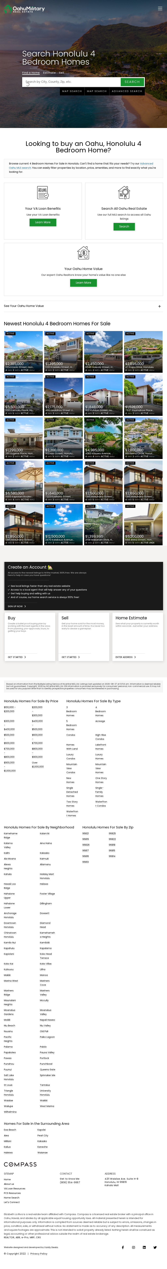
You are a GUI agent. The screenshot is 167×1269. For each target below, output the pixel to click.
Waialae (8, 1101)
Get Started (15, 657)
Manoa (44, 975)
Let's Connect (12, 1202)
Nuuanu (8, 1031)
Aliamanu (45, 864)
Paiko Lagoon (47, 1037)
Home (7, 1179)
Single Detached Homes (72, 792)
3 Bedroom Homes (71, 711)
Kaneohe (43, 1147)
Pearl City (43, 1136)
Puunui (8, 1070)
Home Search (11, 1198)
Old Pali (44, 1031)
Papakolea (10, 1052)
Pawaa (7, 1058)
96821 (85, 833)
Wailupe (8, 1106)
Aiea (6, 1136)
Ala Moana (10, 859)
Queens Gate (47, 1070)
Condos (70, 735)
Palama (8, 1047)
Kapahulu (9, 948)
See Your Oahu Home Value (24, 306)
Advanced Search (127, 91)
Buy (30, 637)
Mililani (7, 1141)
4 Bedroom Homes (100, 711)
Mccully (44, 1000)
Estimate (49, 73)
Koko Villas (46, 964)
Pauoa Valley (47, 1052)
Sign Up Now (15, 606)
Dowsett (44, 913)
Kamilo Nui (10, 943)
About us (9, 1184)
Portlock (44, 1058)
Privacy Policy (38, 1254)
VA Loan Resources (14, 1189)
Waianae (43, 1153)
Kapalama (46, 948)
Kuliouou (9, 969)
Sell (61, 73)
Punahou (9, 1064)
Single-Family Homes (99, 792)
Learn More (43, 222)
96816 (85, 856)
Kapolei (42, 1130)
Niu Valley (45, 1026)
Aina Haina (46, 843)
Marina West (11, 981)
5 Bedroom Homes (71, 725)
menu (157, 8)
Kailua (7, 1147)
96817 (85, 851)
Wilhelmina (10, 1112)
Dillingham (46, 903)
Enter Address (124, 657)
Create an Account (84, 586)
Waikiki (43, 1101)
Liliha (42, 969)
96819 (85, 839)
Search (132, 82)
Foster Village (47, 894)
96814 (112, 856)
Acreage (100, 721)
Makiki (7, 975)
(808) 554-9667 (70, 1182)
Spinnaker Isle (47, 1075)
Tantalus (45, 1085)
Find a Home (31, 73)
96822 (112, 839)
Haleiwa (8, 1153)
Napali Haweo (47, 1020)
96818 (112, 845)
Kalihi (7, 853)
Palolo (43, 1047)
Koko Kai (8, 964)
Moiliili (7, 1020)
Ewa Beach (10, 1130)
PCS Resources (12, 1193)
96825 (112, 833)
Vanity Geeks (51, 1247)
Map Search (72, 91)
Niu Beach (9, 1026)
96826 (86, 845)
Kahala (8, 874)
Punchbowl (46, 1064)
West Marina (47, 1106)
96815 (112, 851)
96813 (85, 862)
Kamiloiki (45, 943)
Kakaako (44, 853)
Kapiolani (9, 954)
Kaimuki (44, 859)
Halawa (44, 884)
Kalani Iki (44, 833)
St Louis (8, 1085)
